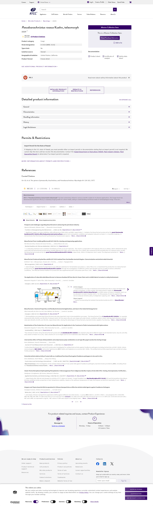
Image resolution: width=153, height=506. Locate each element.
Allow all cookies (136, 489)
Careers (24, 2)
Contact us (79, 474)
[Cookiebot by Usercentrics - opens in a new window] (15, 502)
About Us (113, 14)
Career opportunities (83, 470)
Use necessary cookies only (136, 498)
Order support (26, 463)
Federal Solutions (91, 14)
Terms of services (63, 474)
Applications (43, 14)
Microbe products (46, 470)
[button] (115, 9)
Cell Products (54, 14)
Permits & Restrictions (77, 90)
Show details (94, 502)
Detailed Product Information (58, 90)
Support (31, 2)
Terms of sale (62, 470)
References (95, 90)
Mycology (46, 21)
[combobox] (76, 9)
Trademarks (61, 477)
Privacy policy (62, 463)
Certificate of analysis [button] (109, 57)
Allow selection (136, 494)
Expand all (126, 100)
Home (24, 21)
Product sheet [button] (95, 56)
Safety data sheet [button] (123, 57)
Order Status (111, 2)
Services (79, 14)
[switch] (53, 501)
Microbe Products (67, 14)
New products (44, 463)
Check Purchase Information (110, 38)
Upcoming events (81, 463)
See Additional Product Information (39, 67)
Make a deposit (45, 481)
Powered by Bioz (27, 404)
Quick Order (120, 2)
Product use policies (65, 467)
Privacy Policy (84, 492)
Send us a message (58, 426)
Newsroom (79, 467)
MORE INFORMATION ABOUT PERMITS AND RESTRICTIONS (45, 161)
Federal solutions (45, 477)
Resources (103, 14)
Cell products (44, 467)
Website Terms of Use (65, 481)
